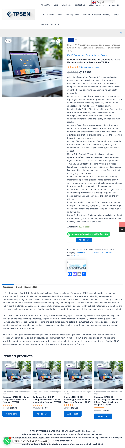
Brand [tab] (19, 287)
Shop (116, 14)
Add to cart (84, 240)
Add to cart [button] (11, 414)
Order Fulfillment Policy (51, 14)
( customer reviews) (89, 67)
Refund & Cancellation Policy (96, 14)
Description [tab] (8, 287)
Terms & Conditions (50, 24)
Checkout (66, 5)
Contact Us (79, 5)
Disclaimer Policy (97, 5)
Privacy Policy (72, 14)
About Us (45, 5)
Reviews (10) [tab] (30, 287)
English (100, 2)
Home (69, 45)
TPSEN (76, 255)
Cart (56, 5)
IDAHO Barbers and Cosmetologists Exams (92, 45)
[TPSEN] (76, 266)
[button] (121, 33)
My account (114, 5)
